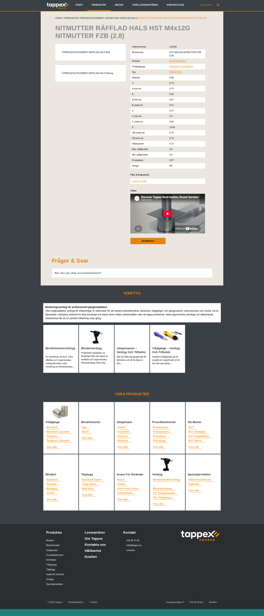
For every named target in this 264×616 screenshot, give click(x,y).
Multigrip (52, 488)
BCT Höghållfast (199, 436)
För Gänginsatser (164, 493)
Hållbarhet (93, 551)
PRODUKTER (71, 18)
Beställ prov (148, 241)
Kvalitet (91, 557)
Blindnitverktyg (92, 348)
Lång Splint (89, 484)
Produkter (54, 532)
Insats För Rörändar (130, 474)
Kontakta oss (95, 544)
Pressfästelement (164, 422)
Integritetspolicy (76, 602)
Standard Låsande (58, 431)
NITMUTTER (112, 18)
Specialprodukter (200, 474)
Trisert (121, 427)
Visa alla (51, 447)
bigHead (194, 484)
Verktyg (157, 474)
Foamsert (123, 431)
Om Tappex (94, 538)
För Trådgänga (162, 497)
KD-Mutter (195, 422)
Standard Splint (92, 479)
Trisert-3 (122, 436)
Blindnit (51, 474)
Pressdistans (161, 431)
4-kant (121, 484)
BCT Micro (195, 440)
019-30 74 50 (132, 540)
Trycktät (51, 484)
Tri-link (50, 493)
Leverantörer (95, 532)
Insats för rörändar (55, 574)
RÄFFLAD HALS (129, 18)
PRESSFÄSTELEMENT (92, 18)
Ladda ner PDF (139, 181)
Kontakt (129, 532)
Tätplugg (87, 474)
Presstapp (160, 440)
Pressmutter (161, 427)
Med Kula (88, 488)
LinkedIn (130, 550)
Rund (85, 431)
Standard (52, 427)
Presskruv (160, 436)
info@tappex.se (134, 545)
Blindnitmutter (91, 422)
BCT (192, 427)
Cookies (94, 602)
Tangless (52, 436)
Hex (84, 427)
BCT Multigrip (197, 431)
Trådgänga (53, 422)
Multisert (123, 440)
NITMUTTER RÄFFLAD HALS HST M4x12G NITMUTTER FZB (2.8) (173, 18)
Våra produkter (132, 394)
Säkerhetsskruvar (200, 479)
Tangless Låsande (58, 440)
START (59, 18)
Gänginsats (125, 422)
